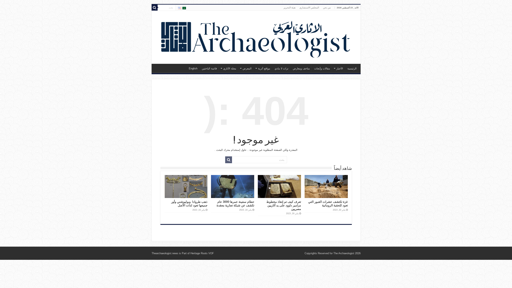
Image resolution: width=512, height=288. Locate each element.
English (193, 68)
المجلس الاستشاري (309, 7)
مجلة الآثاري (229, 68)
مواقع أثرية (264, 68)
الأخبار (339, 68)
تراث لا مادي (281, 68)
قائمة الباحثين (209, 68)
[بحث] (155, 8)
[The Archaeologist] (256, 36)
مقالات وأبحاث (322, 68)
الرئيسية (352, 68)
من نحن (327, 7)
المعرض (247, 68)
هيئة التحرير (289, 7)
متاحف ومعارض (301, 68)
